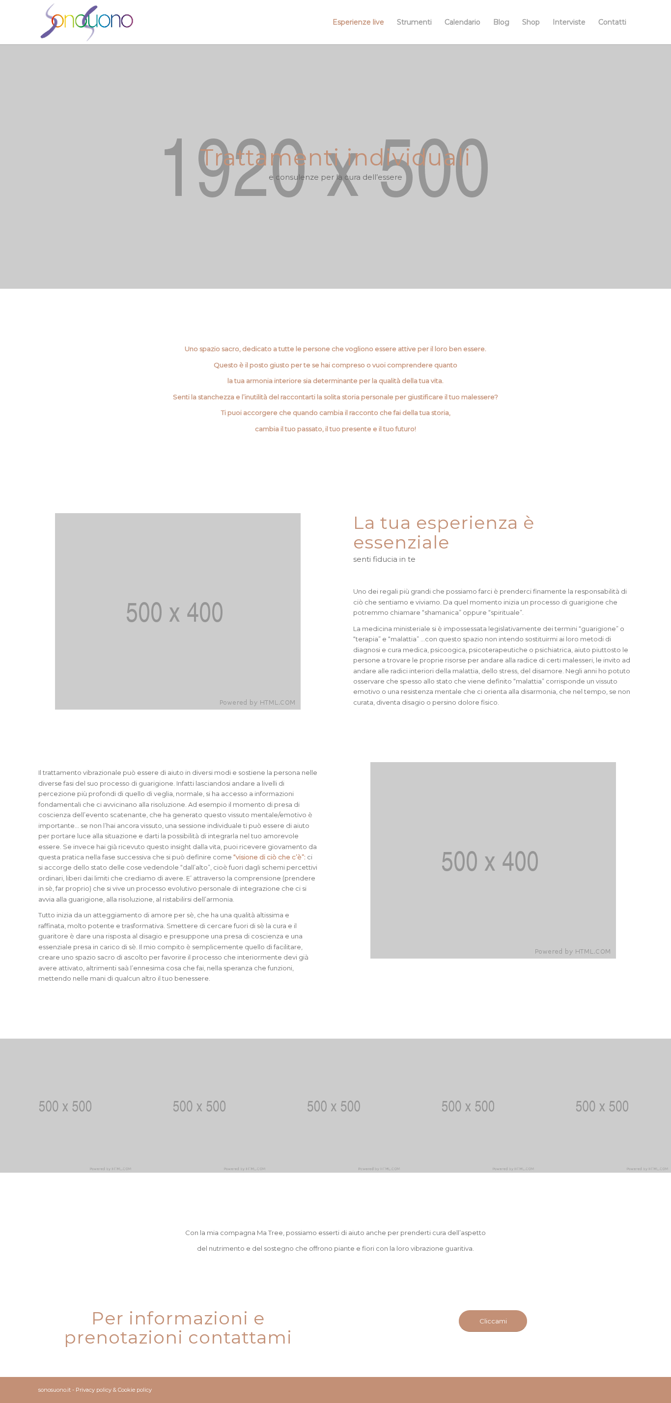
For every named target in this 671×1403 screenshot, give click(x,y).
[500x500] (67, 1106)
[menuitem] (358, 22)
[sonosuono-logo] (86, 22)
